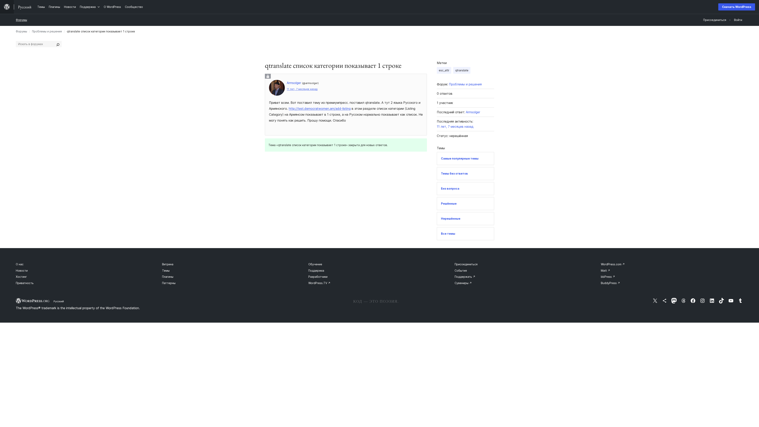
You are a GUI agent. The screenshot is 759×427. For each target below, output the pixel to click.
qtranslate (461, 70)
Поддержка (316, 270)
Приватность (25, 283)
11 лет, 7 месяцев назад (302, 89)
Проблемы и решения (47, 31)
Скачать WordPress (736, 7)
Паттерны (169, 283)
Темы (166, 270)
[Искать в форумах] (58, 44)
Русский (59, 301)
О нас (20, 264)
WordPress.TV (319, 283)
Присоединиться (466, 264)
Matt (605, 270)
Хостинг (21, 276)
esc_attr (444, 70)
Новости (22, 270)
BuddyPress (610, 283)
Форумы (21, 20)
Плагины (167, 276)
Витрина (167, 264)
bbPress (608, 276)
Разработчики (318, 276)
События (461, 270)
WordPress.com (613, 264)
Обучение (315, 264)
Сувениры (463, 283)
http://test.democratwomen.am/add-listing (320, 109)
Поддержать (465, 276)
